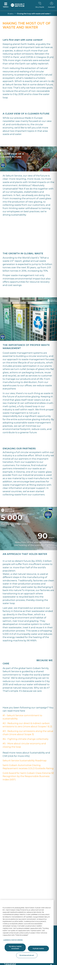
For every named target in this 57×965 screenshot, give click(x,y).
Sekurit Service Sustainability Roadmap (25, 760)
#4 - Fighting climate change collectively (25, 739)
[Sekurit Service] (17, 5)
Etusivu (11, 14)
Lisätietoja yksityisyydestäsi (13, 940)
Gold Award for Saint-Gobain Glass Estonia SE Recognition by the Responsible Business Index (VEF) (28, 776)
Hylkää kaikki (38, 948)
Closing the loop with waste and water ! (34, 14)
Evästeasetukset (27, 955)
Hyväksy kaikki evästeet (15, 947)
